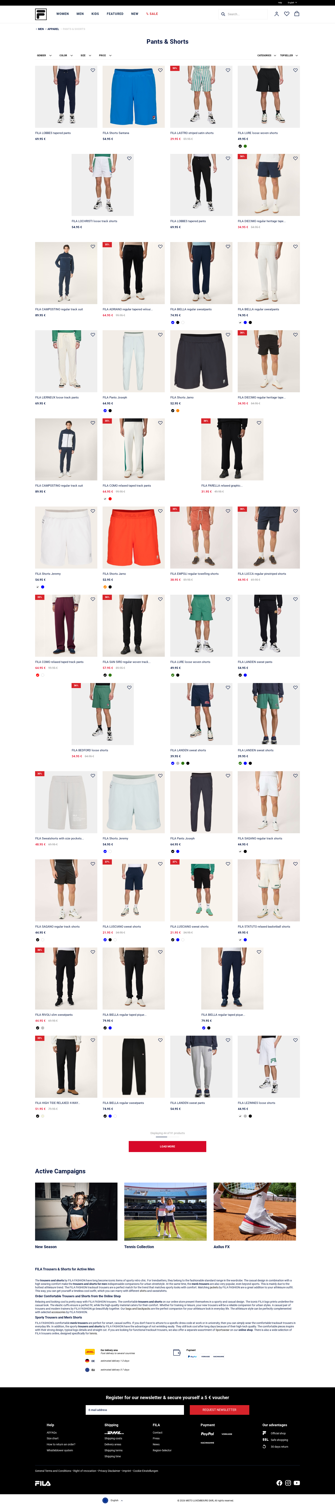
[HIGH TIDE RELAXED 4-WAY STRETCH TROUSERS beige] (42, 1116)
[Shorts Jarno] (201, 361)
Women (62, 14)
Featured (115, 14)
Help (280, 3)
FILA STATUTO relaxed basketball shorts (264, 926)
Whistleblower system (60, 1450)
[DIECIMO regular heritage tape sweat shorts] (269, 185)
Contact (157, 1432)
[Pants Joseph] (134, 361)
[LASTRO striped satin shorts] (201, 97)
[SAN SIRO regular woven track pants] (134, 626)
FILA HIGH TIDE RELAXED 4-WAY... (57, 1103)
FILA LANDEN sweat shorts (188, 750)
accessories (58, 1312)
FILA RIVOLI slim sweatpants (54, 1015)
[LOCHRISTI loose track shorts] (103, 185)
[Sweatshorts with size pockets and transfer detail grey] (66, 802)
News (156, 1444)
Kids (95, 14)
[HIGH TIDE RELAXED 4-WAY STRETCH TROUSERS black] (66, 1067)
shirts (143, 1290)
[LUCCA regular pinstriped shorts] (269, 538)
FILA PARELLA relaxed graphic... (222, 485)
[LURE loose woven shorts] (269, 97)
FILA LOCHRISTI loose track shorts (94, 221)
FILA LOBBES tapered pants (53, 133)
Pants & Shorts (74, 29)
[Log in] (277, 14)
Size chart (53, 1438)
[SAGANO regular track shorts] (269, 802)
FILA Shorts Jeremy (48, 574)
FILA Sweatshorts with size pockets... (59, 838)
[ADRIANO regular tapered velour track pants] (134, 273)
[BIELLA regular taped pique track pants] (134, 979)
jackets (214, 1287)
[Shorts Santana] (134, 97)
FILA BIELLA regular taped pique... (125, 1015)
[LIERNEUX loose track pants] (66, 361)
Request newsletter (219, 1410)
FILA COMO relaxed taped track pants (127, 485)
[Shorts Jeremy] (66, 538)
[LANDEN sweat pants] (269, 626)
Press (156, 1438)
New (134, 14)
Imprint (126, 1470)
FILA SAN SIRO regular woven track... (127, 662)
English (291, 3)
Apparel (53, 29)
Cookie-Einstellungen (145, 1470)
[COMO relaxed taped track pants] (134, 449)
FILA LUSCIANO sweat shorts (122, 926)
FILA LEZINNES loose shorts (256, 1103)
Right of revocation (84, 1470)
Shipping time (112, 1456)
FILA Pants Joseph (115, 397)
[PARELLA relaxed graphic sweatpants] (232, 449)
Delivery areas (112, 1444)
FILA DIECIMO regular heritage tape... (262, 221)
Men (80, 14)
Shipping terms (113, 1450)
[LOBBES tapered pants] (66, 97)
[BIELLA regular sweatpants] (201, 273)
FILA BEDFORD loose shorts (90, 750)
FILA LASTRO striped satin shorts (192, 133)
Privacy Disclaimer (109, 1470)
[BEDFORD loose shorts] (103, 714)
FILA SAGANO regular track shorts (260, 838)
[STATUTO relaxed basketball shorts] (269, 890)
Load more (167, 1146)
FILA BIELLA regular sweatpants (191, 309)
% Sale (152, 14)
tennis (93, 1333)
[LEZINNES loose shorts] (269, 1067)
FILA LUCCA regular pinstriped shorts (262, 574)
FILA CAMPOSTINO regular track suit (59, 309)
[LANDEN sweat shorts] (201, 714)
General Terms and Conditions (53, 1470)
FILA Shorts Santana (116, 133)
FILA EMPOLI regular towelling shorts (194, 574)
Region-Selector (162, 1450)
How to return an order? (61, 1444)
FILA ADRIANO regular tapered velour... (128, 309)
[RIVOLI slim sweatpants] (66, 979)
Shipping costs (113, 1438)
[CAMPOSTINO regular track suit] (66, 273)
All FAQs (52, 1432)
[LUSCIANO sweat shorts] (134, 890)
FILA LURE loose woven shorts (258, 133)
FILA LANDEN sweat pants (255, 662)
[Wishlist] (287, 14)
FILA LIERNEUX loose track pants (57, 397)
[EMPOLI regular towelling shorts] (201, 538)
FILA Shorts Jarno (182, 397)
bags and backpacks (138, 1308)
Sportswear (223, 1329)
